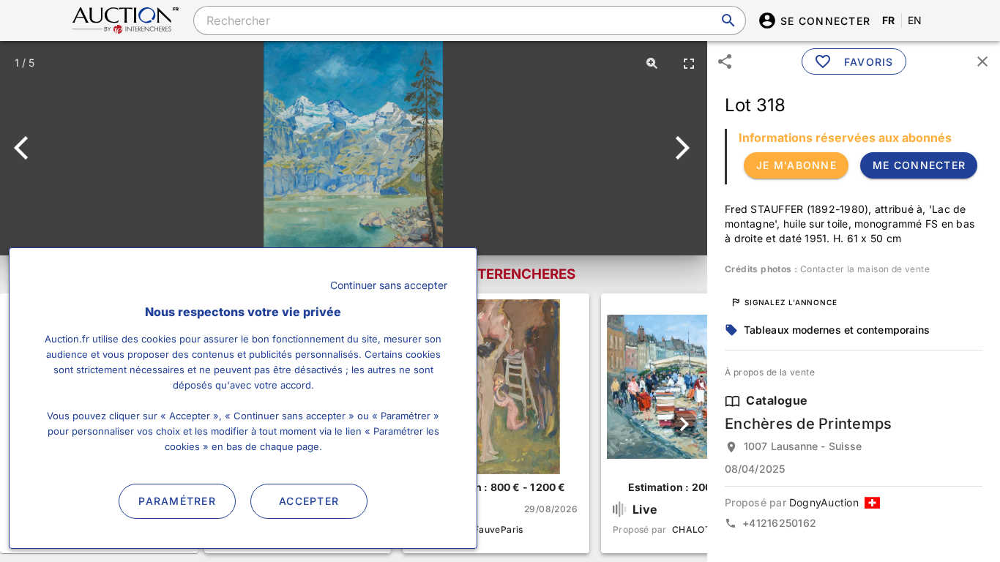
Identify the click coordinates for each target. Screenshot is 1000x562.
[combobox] (469, 20)
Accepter (309, 501)
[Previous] (27, 147)
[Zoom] (652, 63)
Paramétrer (177, 501)
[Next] (679, 147)
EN (915, 20)
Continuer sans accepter (388, 285)
